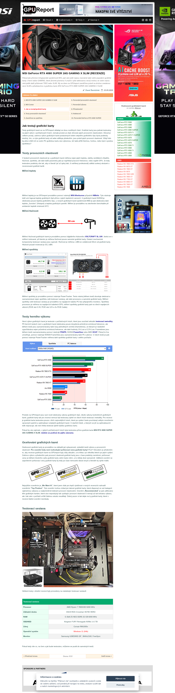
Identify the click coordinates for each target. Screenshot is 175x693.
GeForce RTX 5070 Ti (125, 133)
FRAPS (63, 332)
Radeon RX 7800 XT (125, 177)
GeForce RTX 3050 (124, 156)
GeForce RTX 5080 (124, 127)
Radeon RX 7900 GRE (125, 174)
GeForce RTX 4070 (124, 143)
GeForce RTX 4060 (124, 153)
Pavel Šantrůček (92, 90)
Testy (80, 20)
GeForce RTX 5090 (124, 122)
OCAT (94, 332)
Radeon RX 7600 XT (125, 184)
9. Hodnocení (76, 114)
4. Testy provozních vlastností (35, 114)
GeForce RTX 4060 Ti (125, 150)
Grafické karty (65, 20)
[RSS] (143, 20)
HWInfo (96, 195)
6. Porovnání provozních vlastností (83, 100)
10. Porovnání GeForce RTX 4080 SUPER (86, 118)
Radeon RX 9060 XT (125, 182)
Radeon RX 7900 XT (125, 169)
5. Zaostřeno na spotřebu (33, 118)
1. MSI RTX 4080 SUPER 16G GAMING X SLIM (40, 100)
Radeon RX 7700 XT (125, 179)
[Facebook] (146, 20)
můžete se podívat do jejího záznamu (57, 433)
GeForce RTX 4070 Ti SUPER (128, 135)
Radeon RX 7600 (123, 187)
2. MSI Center (29, 105)
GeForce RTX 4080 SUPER (127, 130)
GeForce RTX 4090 (124, 125)
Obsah (48, 20)
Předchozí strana (30, 656)
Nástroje (93, 20)
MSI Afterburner (77, 195)
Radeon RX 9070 (123, 172)
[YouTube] (150, 20)
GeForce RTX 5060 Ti (125, 145)
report (33, 20)
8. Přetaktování (76, 109)
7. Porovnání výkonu (78, 105)
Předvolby (120, 685)
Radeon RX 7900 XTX (125, 164)
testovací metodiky (104, 321)
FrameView (78, 332)
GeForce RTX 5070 (124, 138)
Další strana (106, 656)
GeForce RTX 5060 (124, 148)
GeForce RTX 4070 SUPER (127, 140)
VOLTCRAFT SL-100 (93, 236)
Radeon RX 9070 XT (125, 166)
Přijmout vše (121, 678)
